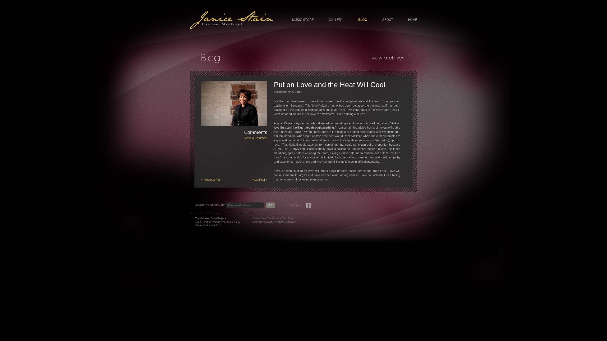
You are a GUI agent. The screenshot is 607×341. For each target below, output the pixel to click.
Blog (362, 20)
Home (412, 20)
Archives (392, 58)
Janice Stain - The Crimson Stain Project (231, 20)
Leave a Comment (255, 138)
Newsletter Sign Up (210, 205)
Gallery (336, 20)
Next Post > (260, 179)
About (387, 20)
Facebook (308, 205)
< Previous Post (211, 179)
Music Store (303, 20)
